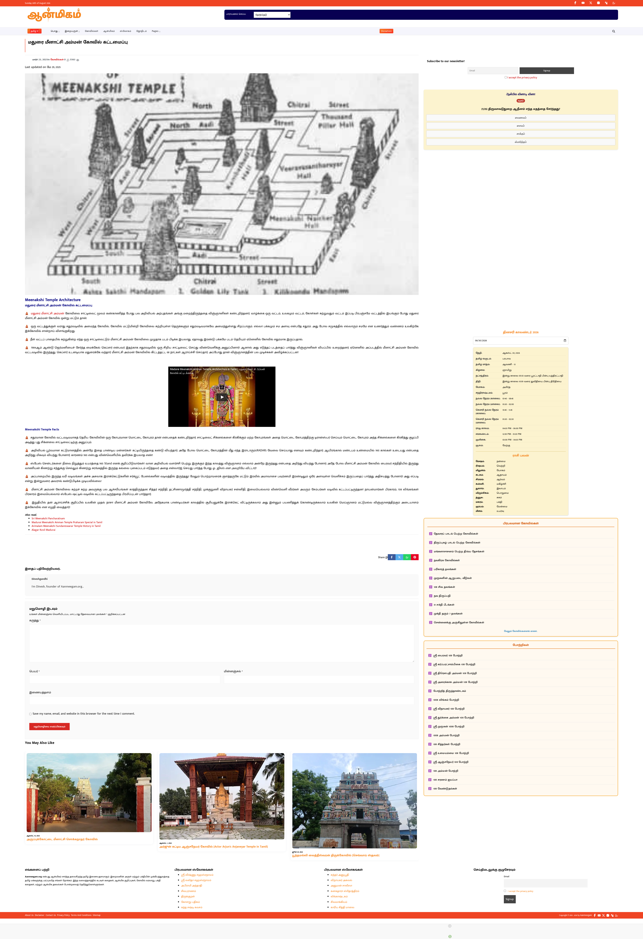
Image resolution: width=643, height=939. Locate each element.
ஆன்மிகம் (109, 31)
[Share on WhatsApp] (407, 557)
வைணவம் (520, 117)
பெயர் (34, 671)
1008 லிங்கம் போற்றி (446, 700)
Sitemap (96, 915)
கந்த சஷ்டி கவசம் (191, 907)
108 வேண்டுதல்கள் (445, 788)
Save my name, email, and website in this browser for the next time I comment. (84, 714)
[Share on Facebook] (392, 557)
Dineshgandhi (40, 579)
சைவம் (521, 125)
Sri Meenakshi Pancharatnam (48, 518)
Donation (386, 31)
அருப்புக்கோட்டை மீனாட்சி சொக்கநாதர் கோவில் (62, 839)
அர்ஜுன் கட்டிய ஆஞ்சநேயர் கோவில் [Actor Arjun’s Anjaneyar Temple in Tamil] (213, 846)
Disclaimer (39, 915)
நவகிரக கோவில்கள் (447, 560)
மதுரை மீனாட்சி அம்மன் (47, 313)
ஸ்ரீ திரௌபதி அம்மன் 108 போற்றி (455, 673)
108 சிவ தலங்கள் (444, 587)
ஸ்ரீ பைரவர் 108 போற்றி (448, 655)
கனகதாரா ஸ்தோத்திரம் (345, 891)
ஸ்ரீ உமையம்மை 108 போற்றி (451, 753)
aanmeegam (586, 915)
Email (506, 877)
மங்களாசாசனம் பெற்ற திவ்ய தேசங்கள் (459, 551)
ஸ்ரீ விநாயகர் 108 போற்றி (449, 709)
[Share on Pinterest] (415, 557)
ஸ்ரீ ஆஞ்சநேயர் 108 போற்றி (451, 762)
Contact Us (51, 915)
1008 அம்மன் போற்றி (446, 735)
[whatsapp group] (613, 3)
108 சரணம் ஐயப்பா (445, 780)
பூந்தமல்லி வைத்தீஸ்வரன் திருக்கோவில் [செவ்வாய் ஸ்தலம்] (335, 855)
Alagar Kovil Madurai (43, 530)
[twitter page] (590, 3)
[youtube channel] (583, 3)
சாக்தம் (521, 133)
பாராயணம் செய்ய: (236, 14)
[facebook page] (575, 3)
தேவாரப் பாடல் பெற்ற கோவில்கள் (456, 534)
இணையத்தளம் (40, 692)
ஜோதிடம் (141, 31)
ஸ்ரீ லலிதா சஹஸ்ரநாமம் (196, 880)
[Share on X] (399, 557)
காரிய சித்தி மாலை (342, 907)
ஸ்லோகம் (125, 31)
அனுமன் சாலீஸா (341, 885)
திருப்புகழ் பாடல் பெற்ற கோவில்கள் (457, 542)
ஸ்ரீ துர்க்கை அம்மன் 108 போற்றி (453, 717)
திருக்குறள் (188, 896)
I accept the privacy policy (522, 77)
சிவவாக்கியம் (339, 902)
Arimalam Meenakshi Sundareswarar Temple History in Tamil (66, 526)
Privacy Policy (63, 915)
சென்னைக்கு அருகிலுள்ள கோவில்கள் (459, 622)
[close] (449, 925)
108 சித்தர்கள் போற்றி (446, 744)
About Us (29, 915)
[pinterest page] (606, 3)
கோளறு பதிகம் (190, 902)
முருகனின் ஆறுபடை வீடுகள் (453, 578)
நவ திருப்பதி (442, 596)
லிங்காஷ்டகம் (339, 896)
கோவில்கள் (91, 31)
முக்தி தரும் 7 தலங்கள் (448, 613)
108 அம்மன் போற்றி (445, 771)
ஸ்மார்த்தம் (521, 142)
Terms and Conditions (81, 915)
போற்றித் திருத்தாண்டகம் (449, 691)
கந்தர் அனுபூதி (340, 875)
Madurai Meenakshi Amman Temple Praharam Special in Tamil (67, 522)
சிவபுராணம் (188, 891)
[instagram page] (598, 3)
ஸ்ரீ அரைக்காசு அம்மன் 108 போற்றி (455, 682)
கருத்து (35, 620)
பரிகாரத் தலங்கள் (445, 569)
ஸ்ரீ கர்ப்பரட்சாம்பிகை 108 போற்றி (454, 664)
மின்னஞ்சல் (233, 671)
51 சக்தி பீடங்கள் (444, 605)
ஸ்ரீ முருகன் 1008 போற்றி (449, 726)
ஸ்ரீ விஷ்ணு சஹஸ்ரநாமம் (197, 875)
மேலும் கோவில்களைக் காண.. (521, 631)
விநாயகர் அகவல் (341, 880)
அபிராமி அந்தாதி (191, 885)
